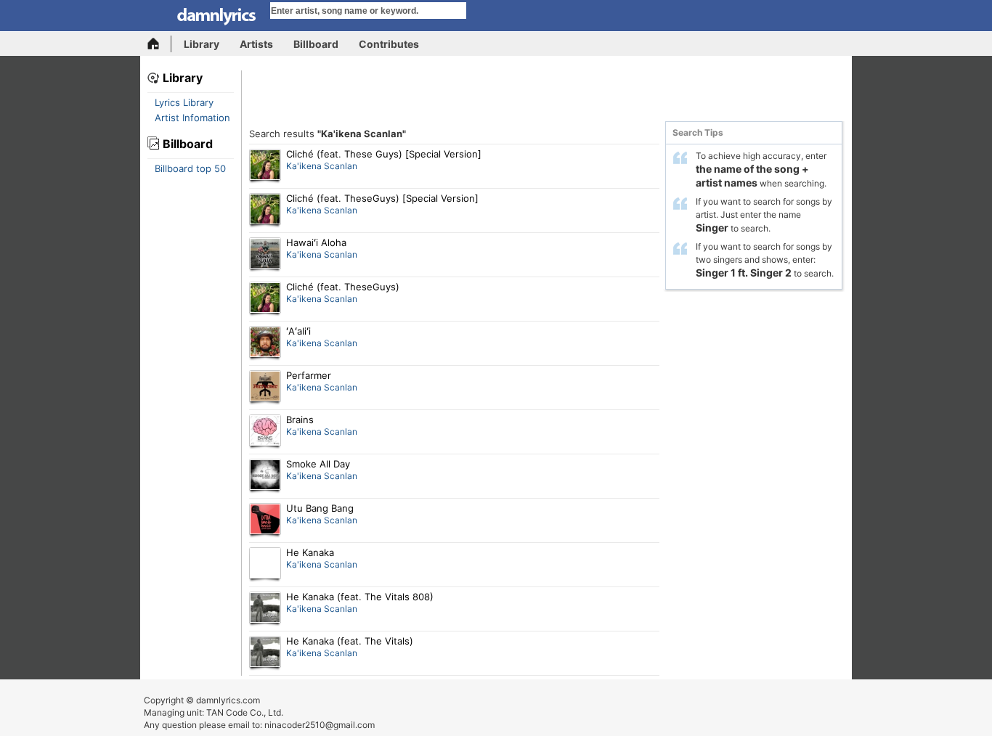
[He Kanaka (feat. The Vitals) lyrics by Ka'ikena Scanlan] (265, 653)
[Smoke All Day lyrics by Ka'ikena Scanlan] (265, 476)
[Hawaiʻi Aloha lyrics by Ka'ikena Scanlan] (265, 254)
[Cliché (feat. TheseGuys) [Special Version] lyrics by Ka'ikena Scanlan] (265, 210)
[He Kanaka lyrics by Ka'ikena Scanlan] (265, 564)
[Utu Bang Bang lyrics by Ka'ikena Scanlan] (265, 520)
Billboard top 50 (190, 168)
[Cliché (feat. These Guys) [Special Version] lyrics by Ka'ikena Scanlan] (265, 166)
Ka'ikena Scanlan (321, 165)
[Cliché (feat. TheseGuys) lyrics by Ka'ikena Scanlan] (265, 299)
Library (201, 44)
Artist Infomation (192, 117)
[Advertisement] (547, 96)
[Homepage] (159, 44)
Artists (256, 44)
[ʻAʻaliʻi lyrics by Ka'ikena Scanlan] (265, 343)
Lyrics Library (184, 102)
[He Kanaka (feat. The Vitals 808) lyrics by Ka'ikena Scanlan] (265, 609)
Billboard (315, 44)
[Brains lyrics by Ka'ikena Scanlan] (265, 431)
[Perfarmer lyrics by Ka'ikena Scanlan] (265, 387)
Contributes (389, 44)
